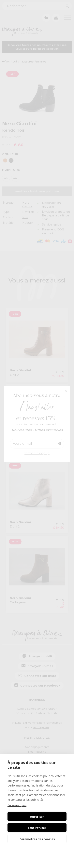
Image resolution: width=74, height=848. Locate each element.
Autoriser (37, 816)
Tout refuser (37, 828)
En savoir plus (16, 805)
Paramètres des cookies (37, 839)
